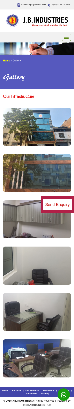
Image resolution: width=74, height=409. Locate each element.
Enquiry (45, 393)
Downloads (48, 390)
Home (6, 60)
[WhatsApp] (64, 394)
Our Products (32, 390)
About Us (16, 390)
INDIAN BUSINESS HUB (37, 405)
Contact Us (31, 393)
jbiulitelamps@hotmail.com (33, 5)
